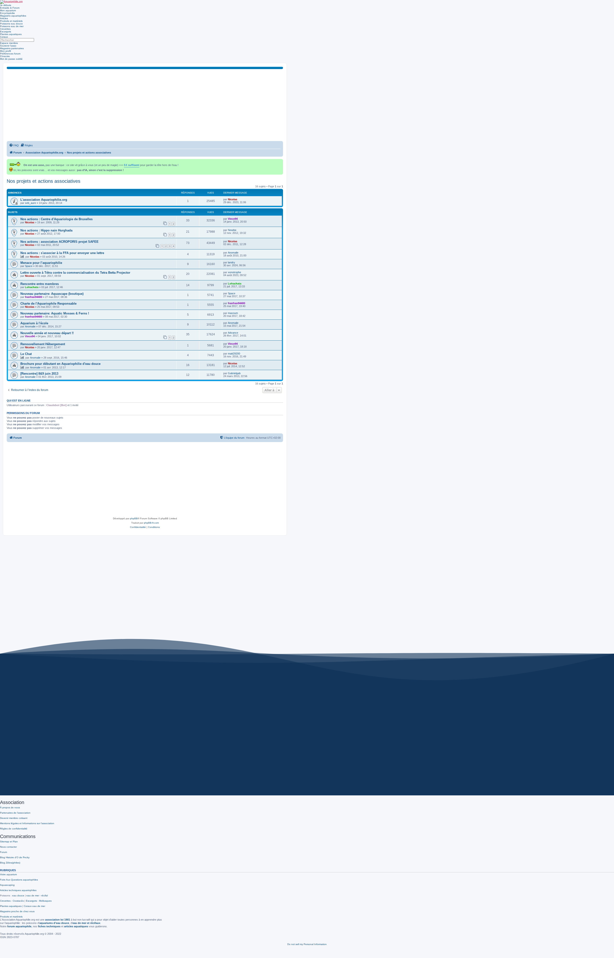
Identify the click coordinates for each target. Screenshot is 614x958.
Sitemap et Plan (9, 841)
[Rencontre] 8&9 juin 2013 (39, 373)
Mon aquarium (8, 10)
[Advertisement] (145, 105)
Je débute (5, 5)
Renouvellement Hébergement (42, 344)
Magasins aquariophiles (13, 15)
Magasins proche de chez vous (17, 911)
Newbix (232, 230)
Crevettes (5, 29)
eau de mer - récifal (37, 895)
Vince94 (233, 218)
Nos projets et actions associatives (43, 181)
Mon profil (5, 51)
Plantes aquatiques (11, 34)
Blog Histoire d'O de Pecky (15, 857)
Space (28, 266)
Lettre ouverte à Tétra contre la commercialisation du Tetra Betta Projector (75, 272)
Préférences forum (10, 53)
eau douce (18, 895)
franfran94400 (33, 297)
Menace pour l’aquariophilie (41, 263)
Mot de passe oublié (11, 59)
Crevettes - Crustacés (12, 900)
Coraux (4, 36)
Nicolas (232, 199)
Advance (233, 332)
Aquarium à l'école (34, 323)
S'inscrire (5, 56)
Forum (3, 852)
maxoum (233, 313)
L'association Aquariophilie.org (43, 199)
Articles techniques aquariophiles (18, 890)
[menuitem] (14, 145)
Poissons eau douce (11, 23)
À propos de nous (10, 807)
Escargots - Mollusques (39, 900)
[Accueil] (11, 2)
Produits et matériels (11, 21)
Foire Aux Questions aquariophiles (19, 879)
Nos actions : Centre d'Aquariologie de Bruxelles (56, 219)
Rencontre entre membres (39, 284)
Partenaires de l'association (15, 812)
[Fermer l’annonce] (280, 162)
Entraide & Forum (9, 7)
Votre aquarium (8, 874)
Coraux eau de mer (34, 906)
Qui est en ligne (18, 400)
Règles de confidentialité (13, 828)
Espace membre (9, 43)
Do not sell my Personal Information (307, 944)
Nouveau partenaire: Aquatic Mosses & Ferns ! (54, 313)
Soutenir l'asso (8, 45)
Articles (4, 18)
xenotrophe (234, 272)
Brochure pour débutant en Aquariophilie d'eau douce (60, 364)
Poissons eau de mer (12, 26)
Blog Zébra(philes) (10, 862)
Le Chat (26, 354)
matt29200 (234, 353)
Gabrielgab (234, 373)
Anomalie (233, 252)
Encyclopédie (7, 13)
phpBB (134, 518)
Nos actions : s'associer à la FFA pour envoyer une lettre (62, 253)
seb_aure (30, 202)
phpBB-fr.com (151, 522)
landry (231, 262)
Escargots (5, 31)
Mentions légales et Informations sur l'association (27, 823)
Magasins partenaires (12, 48)
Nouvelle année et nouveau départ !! (47, 333)
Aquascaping (7, 885)
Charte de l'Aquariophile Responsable (48, 303)
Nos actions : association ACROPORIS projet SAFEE (59, 241)
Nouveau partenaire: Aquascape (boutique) (51, 294)
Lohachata (31, 287)
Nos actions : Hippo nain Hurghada (46, 230)
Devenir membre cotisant (13, 818)
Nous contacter (8, 847)
